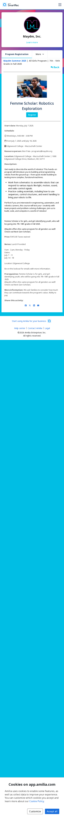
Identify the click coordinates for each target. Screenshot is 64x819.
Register (32, 114)
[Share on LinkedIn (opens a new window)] (34, 305)
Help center (19, 328)
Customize (35, 811)
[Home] (10, 4)
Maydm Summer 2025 (14, 60)
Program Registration (16, 54)
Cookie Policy (36, 801)
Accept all (52, 811)
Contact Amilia (35, 328)
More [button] (38, 54)
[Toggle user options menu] (60, 4)
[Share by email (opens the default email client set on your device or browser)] (38, 305)
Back (56, 67)
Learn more (32, 42)
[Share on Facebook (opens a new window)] (25, 305)
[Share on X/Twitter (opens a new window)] (30, 305)
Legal (47, 328)
